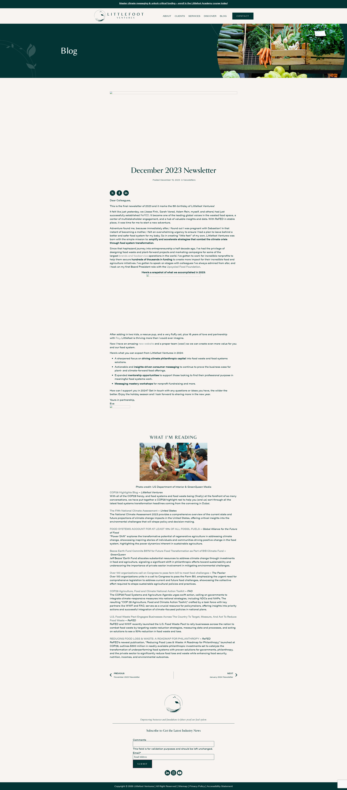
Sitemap (182, 786)
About (167, 15)
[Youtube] (179, 773)
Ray (118, 338)
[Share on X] (112, 193)
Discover (210, 15)
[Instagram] (173, 773)
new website (146, 343)
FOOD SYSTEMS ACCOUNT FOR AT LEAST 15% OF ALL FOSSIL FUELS (155, 529)
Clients (180, 15)
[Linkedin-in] (167, 773)
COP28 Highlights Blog (124, 492)
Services (194, 15)
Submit (142, 764)
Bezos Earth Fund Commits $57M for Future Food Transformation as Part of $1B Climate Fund (167, 550)
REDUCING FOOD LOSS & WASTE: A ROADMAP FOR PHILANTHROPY (154, 638)
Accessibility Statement (220, 786)
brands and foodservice (133, 255)
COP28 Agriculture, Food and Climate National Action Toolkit (147, 591)
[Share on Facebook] (119, 193)
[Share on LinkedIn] (126, 193)
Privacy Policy (197, 786)
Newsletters (189, 179)
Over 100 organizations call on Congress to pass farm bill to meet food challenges (159, 572)
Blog (223, 15)
